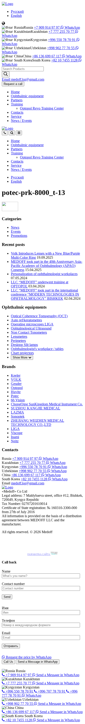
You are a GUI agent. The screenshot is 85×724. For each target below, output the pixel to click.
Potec (15, 396)
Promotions (19, 236)
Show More (20, 357)
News (21, 121)
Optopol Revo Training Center (42, 108)
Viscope (16, 433)
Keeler (15, 375)
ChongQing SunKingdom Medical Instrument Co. (47, 404)
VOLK (16, 379)
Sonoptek (17, 416)
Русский (17, 11)
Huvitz (16, 392)
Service (16, 116)
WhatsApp (72, 27)
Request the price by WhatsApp (28, 657)
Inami (15, 437)
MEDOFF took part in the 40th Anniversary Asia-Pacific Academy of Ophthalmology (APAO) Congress (46, 266)
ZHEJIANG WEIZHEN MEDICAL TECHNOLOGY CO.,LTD (37, 423)
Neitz (15, 441)
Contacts (17, 112)
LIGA (15, 429)
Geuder (16, 384)
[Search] (6, 74)
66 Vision (18, 400)
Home (15, 92)
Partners (16, 100)
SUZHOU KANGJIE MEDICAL (35, 408)
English (16, 16)
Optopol (17, 388)
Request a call (13, 84)
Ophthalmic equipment (27, 96)
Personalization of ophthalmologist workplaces (44, 274)
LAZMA (17, 412)
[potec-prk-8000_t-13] (10, 210)
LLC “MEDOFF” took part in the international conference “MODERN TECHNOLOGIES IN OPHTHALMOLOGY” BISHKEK (45, 294)
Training (17, 104)
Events (16, 231)
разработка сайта (39, 554)
